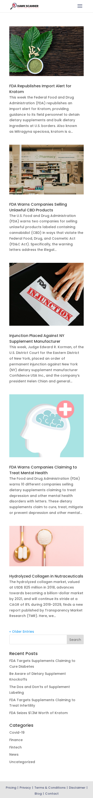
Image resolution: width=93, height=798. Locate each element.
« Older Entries (21, 631)
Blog (38, 793)
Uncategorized (22, 761)
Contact (52, 793)
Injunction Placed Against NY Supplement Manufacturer (36, 338)
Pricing (11, 787)
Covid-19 (17, 732)
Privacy (25, 787)
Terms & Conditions (50, 787)
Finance (16, 739)
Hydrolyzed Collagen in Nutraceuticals (46, 576)
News (14, 754)
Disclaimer (77, 787)
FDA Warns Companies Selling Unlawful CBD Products (38, 207)
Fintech (15, 747)
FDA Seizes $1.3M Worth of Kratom (38, 712)
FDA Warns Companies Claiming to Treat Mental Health (43, 470)
